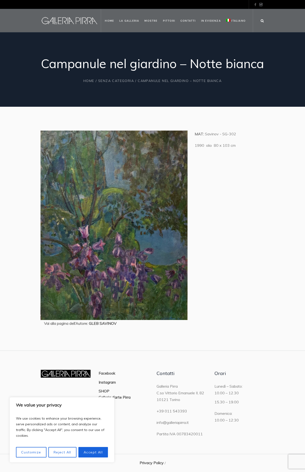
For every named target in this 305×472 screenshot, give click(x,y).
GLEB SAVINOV (103, 323)
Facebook (107, 373)
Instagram (107, 382)
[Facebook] (255, 4)
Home (88, 81)
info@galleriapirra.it (173, 422)
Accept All (93, 452)
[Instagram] (261, 4)
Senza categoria (116, 81)
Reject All (62, 452)
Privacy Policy (152, 462)
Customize (31, 452)
